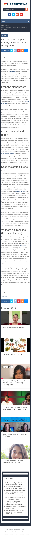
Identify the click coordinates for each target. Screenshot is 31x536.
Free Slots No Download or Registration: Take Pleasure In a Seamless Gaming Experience (14, 502)
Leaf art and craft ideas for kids (12, 354)
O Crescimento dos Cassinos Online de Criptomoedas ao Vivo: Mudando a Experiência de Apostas (15, 497)
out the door (12, 71)
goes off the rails (20, 191)
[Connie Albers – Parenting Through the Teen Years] (15, 424)
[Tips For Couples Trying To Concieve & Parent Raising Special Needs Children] (15, 398)
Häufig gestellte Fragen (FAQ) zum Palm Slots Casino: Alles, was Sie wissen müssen (15, 492)
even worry (23, 245)
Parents (7, 532)
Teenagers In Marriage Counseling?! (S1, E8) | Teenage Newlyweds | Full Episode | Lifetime (14, 383)
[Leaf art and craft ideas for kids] (15, 345)
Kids (5, 35)
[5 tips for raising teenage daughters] (15, 318)
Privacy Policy (13, 534)
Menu (3, 21)
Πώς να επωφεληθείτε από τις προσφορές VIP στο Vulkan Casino (15, 487)
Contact (24, 532)
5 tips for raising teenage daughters (14, 327)
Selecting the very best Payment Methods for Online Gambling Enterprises (14, 512)
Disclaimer (5, 534)
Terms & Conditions (24, 534)
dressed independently (7, 154)
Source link (4, 297)
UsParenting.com (11, 529)
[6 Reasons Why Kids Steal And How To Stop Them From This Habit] (15, 451)
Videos (13, 532)
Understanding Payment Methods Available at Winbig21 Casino (14, 483)
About (18, 532)
